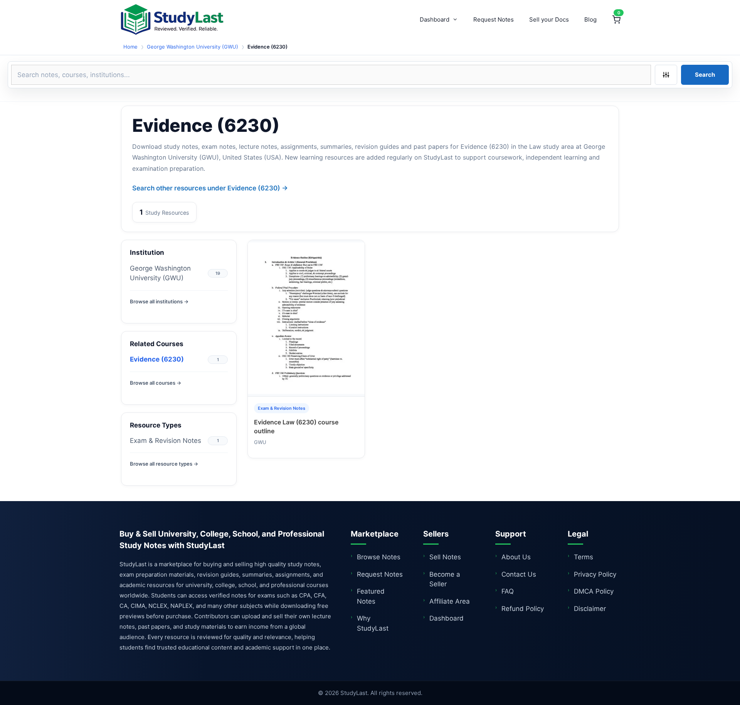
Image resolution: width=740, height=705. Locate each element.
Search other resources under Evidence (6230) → (210, 188)
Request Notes (493, 19)
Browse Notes (378, 557)
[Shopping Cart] (616, 19)
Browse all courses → (155, 383)
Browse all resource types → (164, 464)
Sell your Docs (549, 19)
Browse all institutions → (159, 301)
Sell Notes (445, 557)
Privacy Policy (595, 574)
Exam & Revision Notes (165, 440)
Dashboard (434, 19)
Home (130, 47)
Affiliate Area (449, 601)
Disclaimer (590, 608)
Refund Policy (522, 608)
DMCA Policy (594, 591)
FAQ (507, 591)
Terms (583, 557)
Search (705, 74)
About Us (516, 557)
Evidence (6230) (157, 359)
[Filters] (666, 75)
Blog (590, 19)
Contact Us (518, 574)
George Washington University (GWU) (192, 47)
